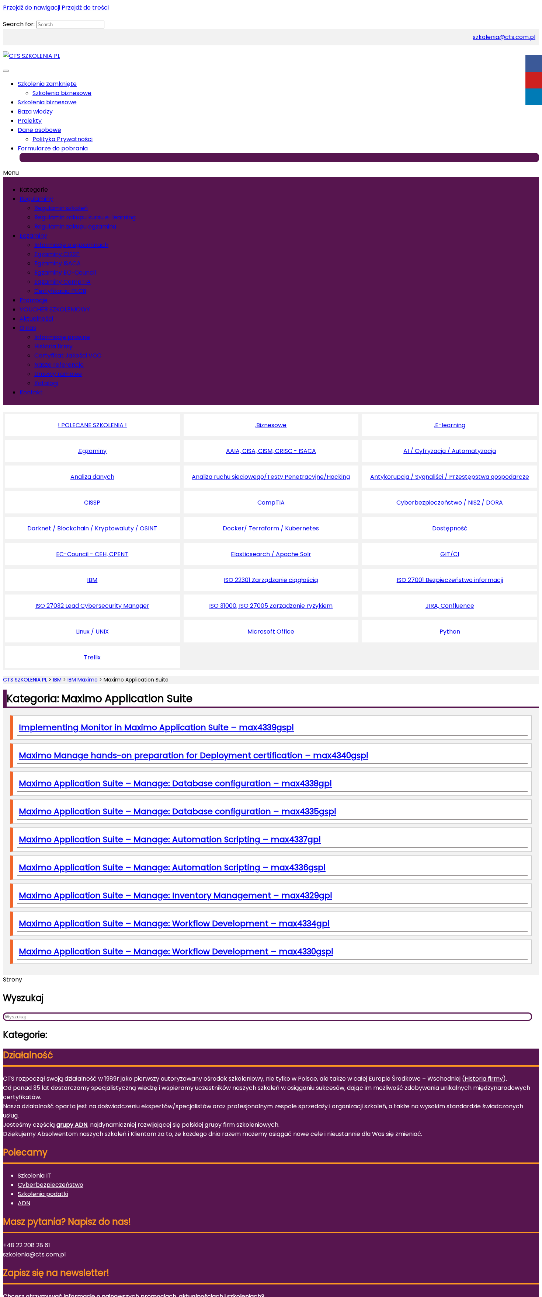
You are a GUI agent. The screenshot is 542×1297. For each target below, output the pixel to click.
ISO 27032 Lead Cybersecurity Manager (92, 606)
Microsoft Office (270, 631)
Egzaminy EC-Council (65, 272)
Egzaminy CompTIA (62, 282)
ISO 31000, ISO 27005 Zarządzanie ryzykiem (271, 606)
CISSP (92, 502)
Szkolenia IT (34, 1175)
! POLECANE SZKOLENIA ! (92, 425)
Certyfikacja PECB (60, 291)
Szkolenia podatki (43, 1194)
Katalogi (46, 383)
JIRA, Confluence (449, 606)
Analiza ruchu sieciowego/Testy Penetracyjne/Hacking (271, 477)
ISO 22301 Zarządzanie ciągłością (271, 580)
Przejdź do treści (85, 7)
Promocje (34, 300)
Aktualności (36, 318)
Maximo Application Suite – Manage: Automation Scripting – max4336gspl (172, 867)
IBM (92, 580)
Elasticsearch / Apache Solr (271, 554)
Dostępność (450, 528)
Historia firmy (53, 346)
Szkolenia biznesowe (61, 93)
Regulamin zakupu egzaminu (75, 226)
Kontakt (31, 392)
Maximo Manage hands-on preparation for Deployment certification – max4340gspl (193, 755)
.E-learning (449, 425)
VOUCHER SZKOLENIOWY (55, 309)
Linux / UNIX (92, 631)
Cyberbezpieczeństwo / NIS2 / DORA (449, 502)
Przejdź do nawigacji (31, 7)
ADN (24, 1203)
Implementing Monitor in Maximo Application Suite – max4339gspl (156, 727)
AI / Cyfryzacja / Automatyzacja (449, 451)
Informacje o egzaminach (71, 245)
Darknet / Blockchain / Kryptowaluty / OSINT (92, 528)
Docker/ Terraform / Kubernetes (271, 528)
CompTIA (271, 502)
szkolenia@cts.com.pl (504, 37)
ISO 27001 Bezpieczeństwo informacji (450, 580)
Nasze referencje (59, 364)
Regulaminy (36, 199)
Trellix (92, 657)
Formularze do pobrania (53, 148)
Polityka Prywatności (62, 139)
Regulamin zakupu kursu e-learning (85, 217)
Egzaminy (33, 235)
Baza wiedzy (35, 111)
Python (449, 631)
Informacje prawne (62, 337)
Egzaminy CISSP (57, 254)
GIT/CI (449, 554)
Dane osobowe (39, 130)
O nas (28, 328)
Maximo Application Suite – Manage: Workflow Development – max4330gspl (176, 951)
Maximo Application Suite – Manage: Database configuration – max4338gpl (175, 783)
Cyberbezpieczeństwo (50, 1185)
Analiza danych (92, 477)
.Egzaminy (92, 451)
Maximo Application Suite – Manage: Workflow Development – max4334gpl (174, 923)
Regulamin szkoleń (61, 208)
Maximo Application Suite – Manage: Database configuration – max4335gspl (177, 811)
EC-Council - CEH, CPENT (92, 554)
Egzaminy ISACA (57, 263)
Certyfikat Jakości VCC (67, 355)
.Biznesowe (270, 425)
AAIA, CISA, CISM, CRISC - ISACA (271, 451)
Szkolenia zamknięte (47, 84)
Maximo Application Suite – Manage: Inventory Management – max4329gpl (175, 895)
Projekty (30, 120)
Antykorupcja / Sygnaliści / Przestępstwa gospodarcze (449, 477)
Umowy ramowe (58, 374)
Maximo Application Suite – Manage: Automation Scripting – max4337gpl (170, 839)
